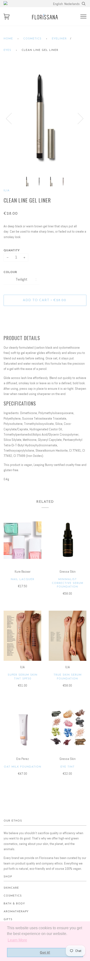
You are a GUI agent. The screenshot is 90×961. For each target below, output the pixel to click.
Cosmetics (32, 38)
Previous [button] (12, 118)
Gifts (8, 919)
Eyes (7, 50)
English (58, 4)
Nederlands (72, 4)
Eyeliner (59, 38)
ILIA (7, 190)
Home (8, 38)
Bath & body (14, 903)
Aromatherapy (16, 911)
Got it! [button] (45, 952)
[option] (45, 118)
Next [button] (77, 118)
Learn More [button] (17, 940)
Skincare (11, 888)
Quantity (12, 250)
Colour (10, 272)
